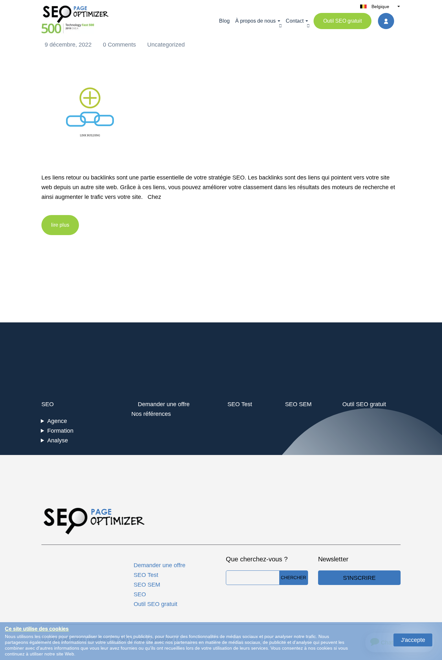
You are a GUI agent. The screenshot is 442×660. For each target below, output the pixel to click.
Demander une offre (164, 404)
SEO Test (239, 404)
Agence (57, 421)
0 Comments (120, 44)
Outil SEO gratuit (342, 21)
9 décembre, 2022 (69, 44)
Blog (224, 21)
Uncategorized (166, 44)
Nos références (151, 414)
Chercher (293, 577)
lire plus (60, 225)
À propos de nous (255, 21)
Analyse (57, 440)
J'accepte (413, 640)
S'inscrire (359, 578)
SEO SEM (298, 404)
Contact (295, 21)
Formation (60, 430)
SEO (47, 404)
